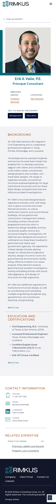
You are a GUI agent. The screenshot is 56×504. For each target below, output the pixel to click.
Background (15, 116)
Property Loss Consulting (25, 451)
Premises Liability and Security (28, 446)
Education (31, 116)
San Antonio (37, 99)
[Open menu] (50, 4)
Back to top (13, 307)
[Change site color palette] (50, 497)
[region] (26, 447)
